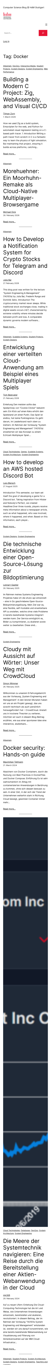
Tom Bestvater (10, 395)
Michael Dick (9, 212)
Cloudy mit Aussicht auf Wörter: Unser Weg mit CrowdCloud (21, 662)
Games (24, 451)
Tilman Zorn (9, 113)
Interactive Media (28, 66)
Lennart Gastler (10, 585)
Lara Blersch (9, 483)
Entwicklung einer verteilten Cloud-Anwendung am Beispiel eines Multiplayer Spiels (23, 367)
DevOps (16, 66)
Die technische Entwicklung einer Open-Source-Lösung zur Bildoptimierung (23, 561)
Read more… (9, 153)
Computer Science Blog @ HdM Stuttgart (23, 7)
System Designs (18, 69)
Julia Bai (7, 280)
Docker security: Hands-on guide (24, 751)
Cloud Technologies (11, 451)
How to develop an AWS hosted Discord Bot (23, 469)
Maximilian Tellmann (13, 762)
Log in (6, 41)
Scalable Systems (20, 337)
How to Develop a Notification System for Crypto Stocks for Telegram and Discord (25, 256)
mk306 (6, 1295)
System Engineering (34, 69)
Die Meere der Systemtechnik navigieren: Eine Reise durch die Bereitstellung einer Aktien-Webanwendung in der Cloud (24, 1264)
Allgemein (7, 66)
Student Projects (36, 337)
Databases (25, 1230)
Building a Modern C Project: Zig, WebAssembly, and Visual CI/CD (25, 92)
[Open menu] (46, 24)
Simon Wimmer (10, 683)
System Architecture (12, 454)
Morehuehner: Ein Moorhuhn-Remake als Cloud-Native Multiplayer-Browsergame (22, 188)
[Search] (43, 33)
